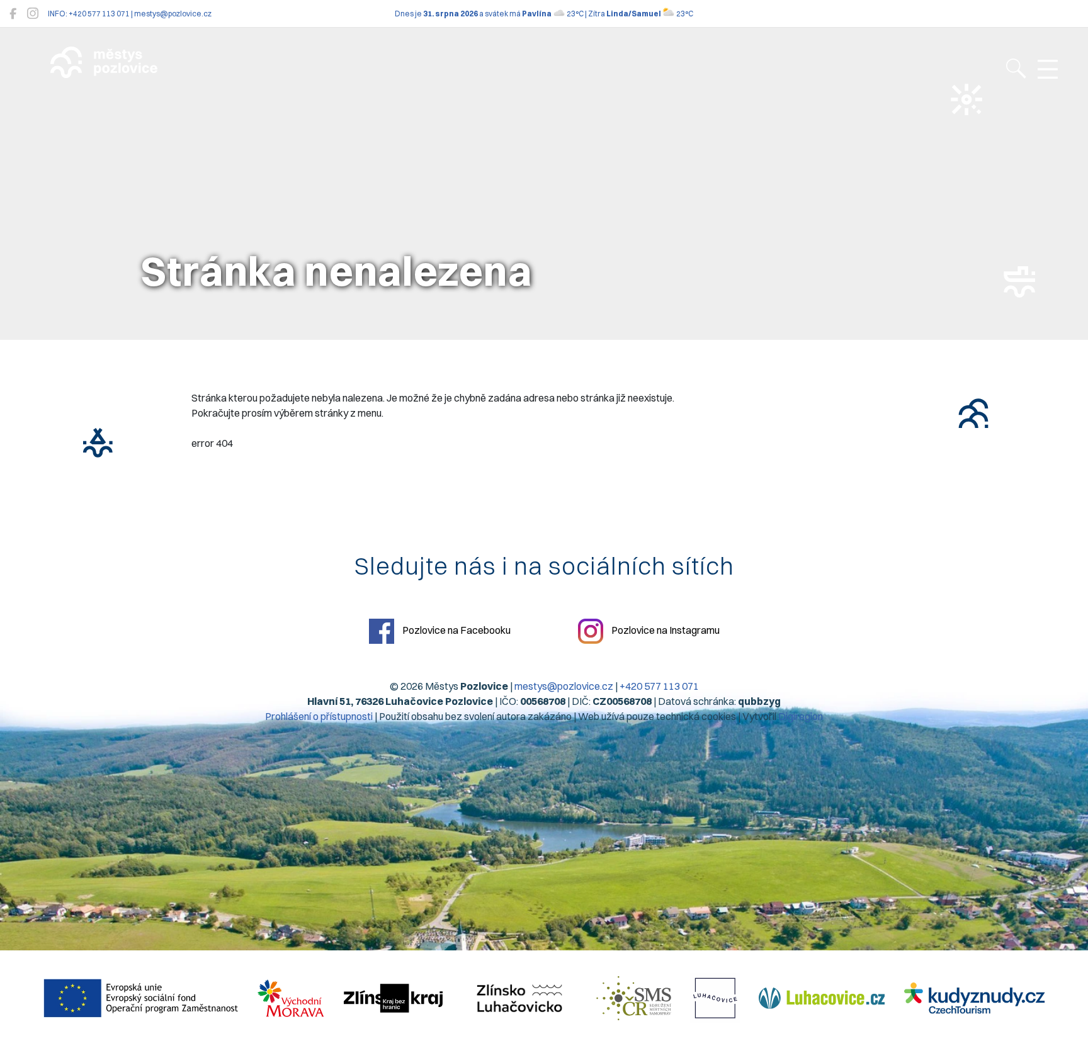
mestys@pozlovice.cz (563, 686)
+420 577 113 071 (659, 686)
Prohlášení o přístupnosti (319, 716)
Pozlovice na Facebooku (455, 630)
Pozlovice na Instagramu (664, 630)
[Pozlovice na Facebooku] (12, 13)
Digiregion (800, 716)
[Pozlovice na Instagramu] (32, 13)
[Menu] (1048, 69)
